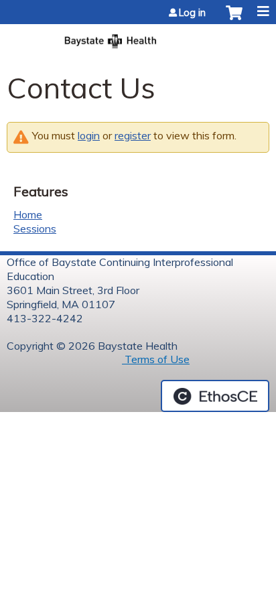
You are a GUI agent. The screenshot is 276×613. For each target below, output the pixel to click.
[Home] (138, 37)
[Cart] (234, 19)
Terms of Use (156, 359)
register (133, 135)
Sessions (34, 228)
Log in (192, 12)
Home (27, 214)
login (89, 135)
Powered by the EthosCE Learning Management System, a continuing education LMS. (215, 396)
